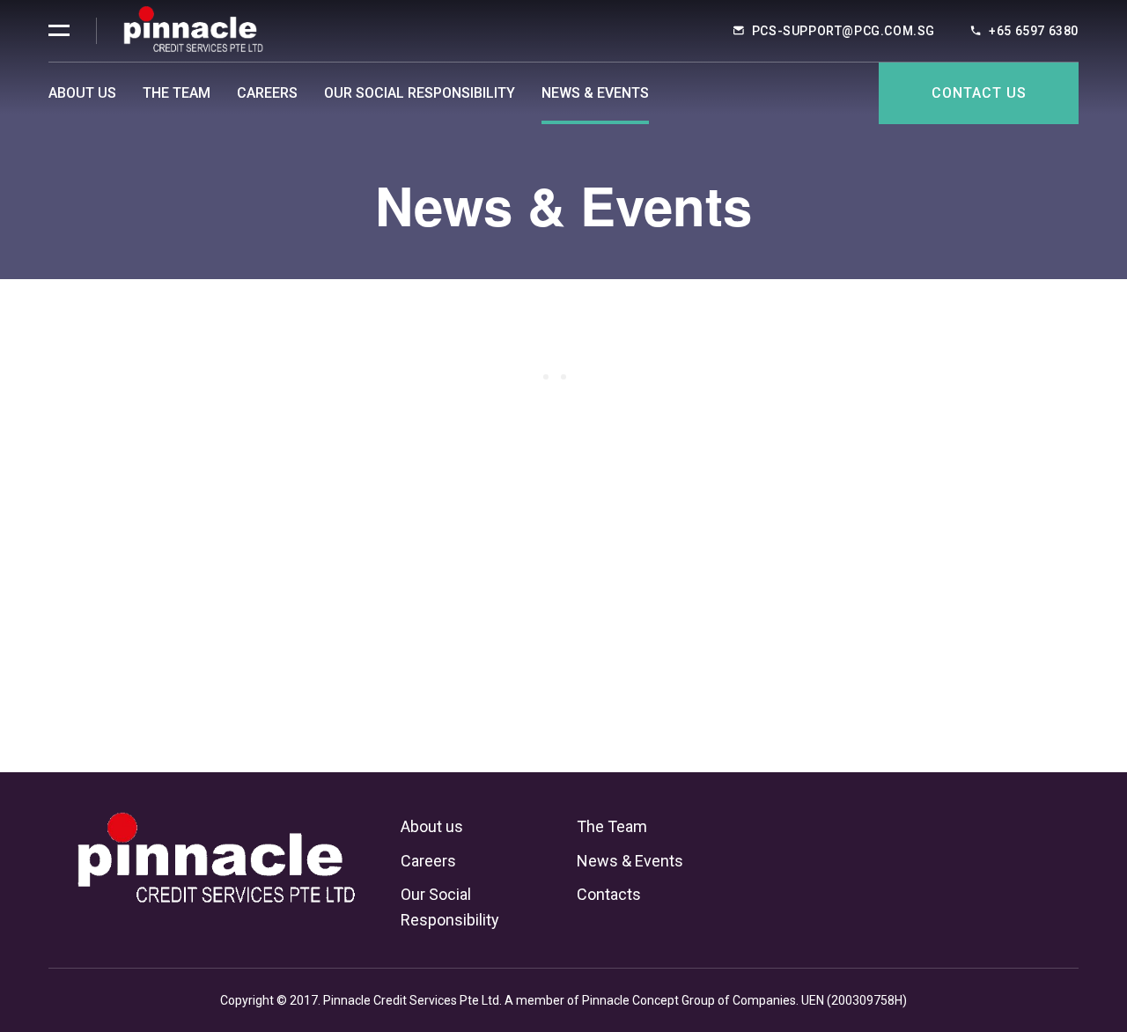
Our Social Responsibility (419, 93)
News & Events (595, 93)
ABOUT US (82, 93)
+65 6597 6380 (1034, 31)
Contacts (609, 894)
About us (432, 826)
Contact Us (979, 93)
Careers (428, 860)
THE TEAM (176, 93)
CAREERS (267, 93)
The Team (612, 826)
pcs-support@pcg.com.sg (843, 31)
